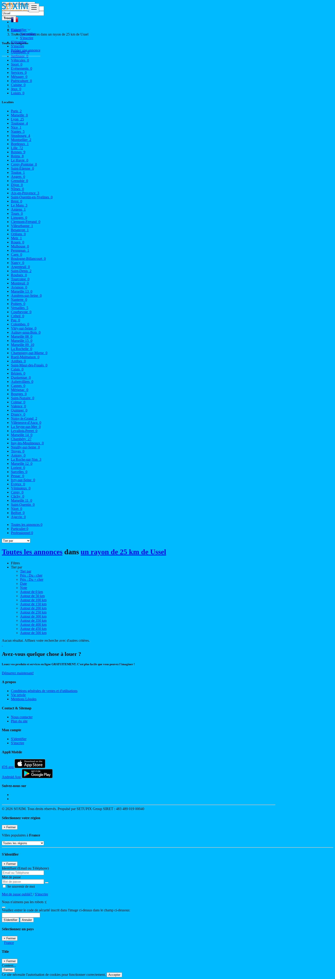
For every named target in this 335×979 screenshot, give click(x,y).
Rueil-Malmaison (25, 357)
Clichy (17, 496)
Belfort (18, 513)
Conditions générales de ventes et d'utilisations (44, 691)
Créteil (17, 316)
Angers (18, 177)
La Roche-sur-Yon (26, 459)
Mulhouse (20, 246)
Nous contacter (22, 717)
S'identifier (28, 34)
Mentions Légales (23, 699)
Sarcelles (19, 472)
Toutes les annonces (26, 525)
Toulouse (19, 123)
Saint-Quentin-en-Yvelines (32, 197)
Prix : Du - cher (31, 575)
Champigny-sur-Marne (29, 353)
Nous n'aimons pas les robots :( (24, 902)
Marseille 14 (21, 435)
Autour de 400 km (33, 624)
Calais (17, 369)
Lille (17, 148)
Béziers (18, 373)
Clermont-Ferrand (25, 222)
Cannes (18, 386)
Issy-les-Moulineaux (27, 443)
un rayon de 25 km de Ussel (123, 552)
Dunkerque (21, 377)
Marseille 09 (22, 345)
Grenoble (19, 181)
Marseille (19, 115)
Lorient (18, 468)
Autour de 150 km (33, 604)
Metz (16, 238)
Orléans (18, 234)
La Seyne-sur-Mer (26, 427)
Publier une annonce (25, 50)
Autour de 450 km (33, 629)
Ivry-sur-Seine (23, 480)
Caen (16, 254)
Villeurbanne (22, 226)
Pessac (17, 476)
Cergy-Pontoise (24, 164)
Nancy (17, 263)
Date (23, 583)
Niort (16, 509)
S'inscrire (26, 38)
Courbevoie (21, 312)
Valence (18, 406)
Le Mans (19, 205)
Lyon (17, 119)
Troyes (17, 451)
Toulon (18, 172)
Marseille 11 (21, 500)
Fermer (8, 970)
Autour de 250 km (33, 612)
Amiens (18, 209)
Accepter (114, 974)
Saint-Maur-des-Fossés (29, 365)
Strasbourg (20, 136)
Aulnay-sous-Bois (26, 332)
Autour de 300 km (33, 616)
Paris (16, 111)
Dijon (17, 185)
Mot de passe (11, 877)
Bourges (19, 394)
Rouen (17, 242)
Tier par (25, 571)
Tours (17, 213)
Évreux (18, 484)
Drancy (18, 414)
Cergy (17, 492)
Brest (16, 201)
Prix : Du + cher (31, 579)
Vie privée (18, 695)
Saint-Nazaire (22, 398)
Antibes (18, 361)
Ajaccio (18, 517)
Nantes (18, 131)
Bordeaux (20, 144)
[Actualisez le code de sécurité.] (3, 906)
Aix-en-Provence (25, 193)
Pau (15, 320)
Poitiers (18, 304)
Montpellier (21, 140)
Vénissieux (21, 488)
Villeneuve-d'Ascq (26, 422)
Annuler (27, 920)
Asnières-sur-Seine (26, 295)
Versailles (19, 308)
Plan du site (19, 721)
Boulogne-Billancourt (28, 259)
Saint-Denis (21, 271)
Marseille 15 (21, 341)
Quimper (19, 410)
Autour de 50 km (32, 596)
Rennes (18, 152)
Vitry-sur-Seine (23, 328)
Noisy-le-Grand (24, 418)
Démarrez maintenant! (18, 673)
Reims (17, 156)
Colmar (18, 402)
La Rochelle (21, 349)
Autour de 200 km (33, 608)
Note (23, 588)
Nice (16, 127)
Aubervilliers (22, 381)
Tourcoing (20, 279)
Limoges (19, 218)
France (9, 943)
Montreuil (20, 283)
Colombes (20, 324)
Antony (18, 455)
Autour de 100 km (33, 600)
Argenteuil (20, 267)
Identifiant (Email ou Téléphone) (25, 868)
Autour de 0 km (31, 592)
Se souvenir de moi (20, 886)
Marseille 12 (21, 463)
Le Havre (19, 160)
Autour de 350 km (33, 620)
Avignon (19, 287)
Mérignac (19, 390)
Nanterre (19, 300)
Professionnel (22, 533)
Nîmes (17, 189)
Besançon (20, 230)
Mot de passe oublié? (17, 894)
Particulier (19, 529)
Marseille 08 (21, 336)
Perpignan (20, 250)
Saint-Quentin (23, 504)
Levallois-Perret (24, 431)
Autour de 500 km (33, 633)
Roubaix (19, 275)
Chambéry (21, 439)
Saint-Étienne (22, 168)
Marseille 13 (21, 291)
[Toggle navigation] (34, 7)
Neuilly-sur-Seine (25, 447)
